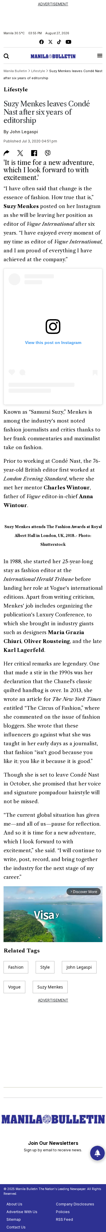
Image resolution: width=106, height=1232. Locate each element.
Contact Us (16, 1227)
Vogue (14, 987)
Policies (63, 1212)
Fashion (16, 967)
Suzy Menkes (50, 987)
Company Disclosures (75, 1204)
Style (45, 967)
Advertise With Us (21, 1212)
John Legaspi (24, 131)
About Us (14, 1204)
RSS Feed (64, 1219)
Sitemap (13, 1219)
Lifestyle (16, 89)
